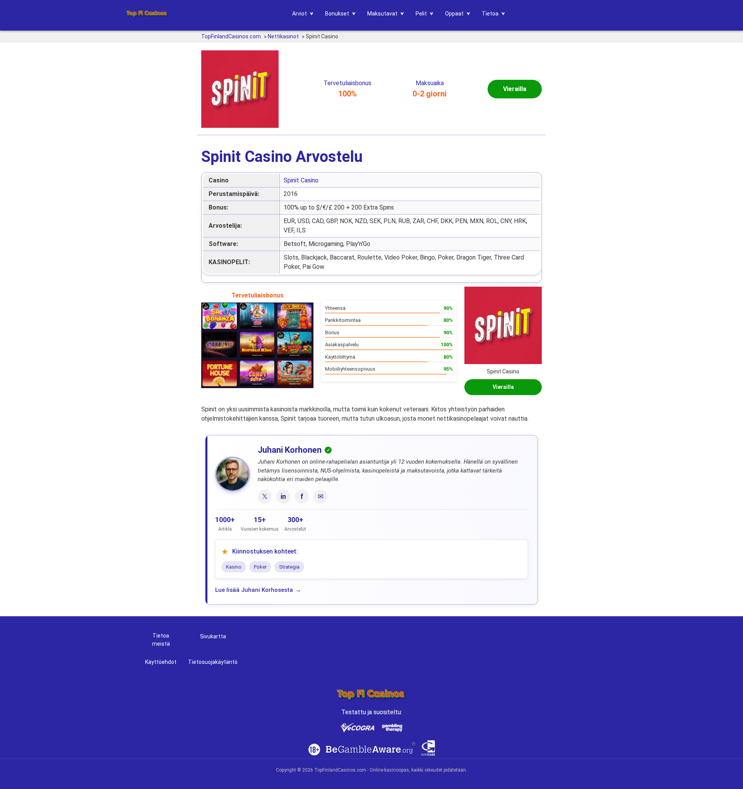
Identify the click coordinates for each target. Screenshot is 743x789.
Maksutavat (382, 13)
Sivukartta (213, 636)
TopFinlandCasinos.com (231, 36)
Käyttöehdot (160, 662)
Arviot (299, 13)
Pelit (421, 13)
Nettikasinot (283, 36)
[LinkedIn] (283, 497)
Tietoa (490, 13)
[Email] (320, 497)
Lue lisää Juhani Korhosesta (254, 589)
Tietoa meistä (161, 640)
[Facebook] (302, 497)
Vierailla (514, 89)
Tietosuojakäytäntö (213, 662)
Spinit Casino (301, 180)
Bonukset (337, 13)
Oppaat (454, 13)
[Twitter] (265, 497)
